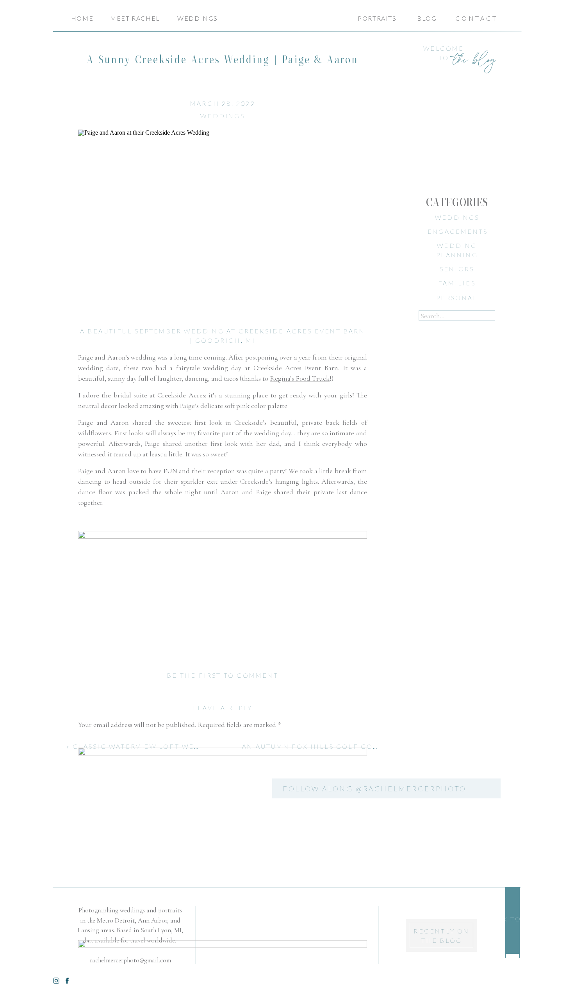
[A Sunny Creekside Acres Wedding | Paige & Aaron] (222, 219)
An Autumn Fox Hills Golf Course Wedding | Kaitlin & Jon (372, 746)
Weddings (222, 115)
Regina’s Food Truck (300, 378)
